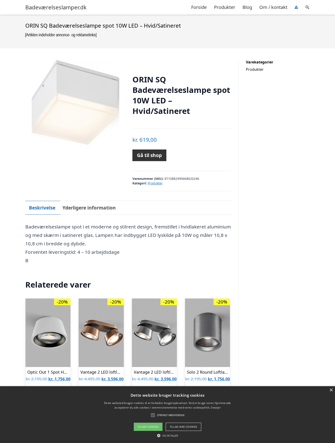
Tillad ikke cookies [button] (183, 426)
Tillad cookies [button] (148, 426)
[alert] (167, 414)
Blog (247, 7)
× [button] (331, 390)
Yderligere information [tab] (89, 207)
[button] (167, 435)
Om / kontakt (273, 7)
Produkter (224, 7)
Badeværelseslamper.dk (56, 7)
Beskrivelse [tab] (42, 207)
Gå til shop (149, 155)
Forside (199, 7)
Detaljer (215, 407)
